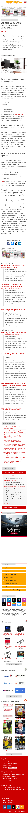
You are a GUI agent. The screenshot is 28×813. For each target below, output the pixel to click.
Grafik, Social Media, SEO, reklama (14, 486)
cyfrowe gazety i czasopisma (9, 776)
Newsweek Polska (20, 718)
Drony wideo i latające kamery (20, 647)
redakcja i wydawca (7, 761)
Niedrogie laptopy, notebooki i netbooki (8, 634)
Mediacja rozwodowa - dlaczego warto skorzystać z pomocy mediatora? (13, 333)
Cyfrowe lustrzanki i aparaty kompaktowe (20, 634)
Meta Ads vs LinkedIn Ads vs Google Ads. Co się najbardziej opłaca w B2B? (13, 384)
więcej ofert (14, 696)
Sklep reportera (6, 791)
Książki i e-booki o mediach (7, 647)
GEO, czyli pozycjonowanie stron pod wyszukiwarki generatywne (13, 310)
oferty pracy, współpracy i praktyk (14, 472)
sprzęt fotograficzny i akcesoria (10, 778)
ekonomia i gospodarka (11, 580)
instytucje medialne (7, 780)
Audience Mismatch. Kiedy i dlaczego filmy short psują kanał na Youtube (14, 431)
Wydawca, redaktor (10, 476)
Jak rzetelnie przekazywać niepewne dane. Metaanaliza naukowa (14, 448)
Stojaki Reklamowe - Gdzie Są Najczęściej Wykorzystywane (11, 408)
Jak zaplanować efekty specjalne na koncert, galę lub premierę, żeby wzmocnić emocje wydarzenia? (12, 286)
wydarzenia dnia (9, 568)
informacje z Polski (9, 571)
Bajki (23, 789)
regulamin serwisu (7, 765)
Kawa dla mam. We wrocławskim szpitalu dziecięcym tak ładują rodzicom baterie (13, 461)
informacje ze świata (10, 574)
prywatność (5, 767)
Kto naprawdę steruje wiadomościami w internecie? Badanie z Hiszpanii (14, 444)
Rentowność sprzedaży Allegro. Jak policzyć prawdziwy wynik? (12, 266)
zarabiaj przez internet (10, 507)
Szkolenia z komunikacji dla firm (10, 794)
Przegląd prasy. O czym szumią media (12, 787)
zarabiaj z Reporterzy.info (9, 800)
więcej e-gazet (14, 754)
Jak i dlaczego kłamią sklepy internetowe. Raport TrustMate (12, 440)
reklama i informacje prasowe (10, 763)
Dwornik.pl (7, 811)
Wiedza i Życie (20, 750)
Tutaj (2, 181)
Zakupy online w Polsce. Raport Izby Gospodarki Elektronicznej (14, 452)
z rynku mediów (8, 577)
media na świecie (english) (12, 590)
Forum (7, 718)
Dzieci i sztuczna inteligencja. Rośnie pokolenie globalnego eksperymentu (14, 456)
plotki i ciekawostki (9, 587)
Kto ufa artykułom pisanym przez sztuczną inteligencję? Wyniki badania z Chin (13, 436)
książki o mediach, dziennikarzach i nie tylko (13, 774)
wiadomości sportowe (10, 583)
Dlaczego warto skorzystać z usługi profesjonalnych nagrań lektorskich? (12, 354)
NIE (8, 734)
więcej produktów (14, 664)
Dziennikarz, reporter (10, 480)
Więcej (6, 503)
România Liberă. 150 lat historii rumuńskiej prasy (12, 427)
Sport (7, 750)
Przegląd (20, 734)
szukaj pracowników (7, 802)
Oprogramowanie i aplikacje (20, 660)
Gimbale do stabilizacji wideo (7, 660)
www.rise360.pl (19, 114)
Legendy (18, 789)
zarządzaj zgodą (13, 767)
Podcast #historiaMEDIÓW (9, 789)
